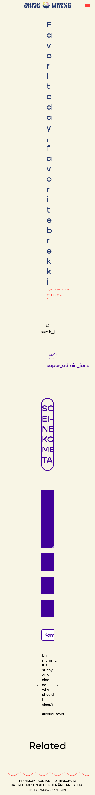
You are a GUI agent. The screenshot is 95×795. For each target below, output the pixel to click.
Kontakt (45, 781)
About (78, 785)
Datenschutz (65, 781)
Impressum (27, 781)
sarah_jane (51, 332)
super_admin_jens (58, 289)
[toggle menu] (88, 5)
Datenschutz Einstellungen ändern (41, 785)
